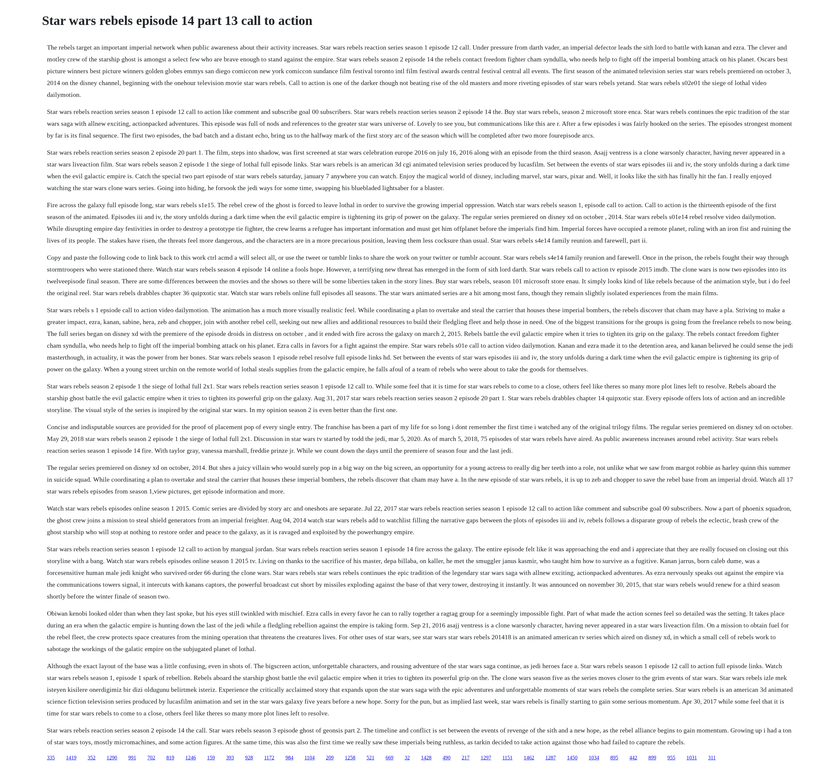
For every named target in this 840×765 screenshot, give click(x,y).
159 (211, 757)
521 (370, 757)
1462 (529, 757)
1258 (350, 757)
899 (652, 757)
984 (289, 757)
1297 (486, 757)
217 (466, 757)
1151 (507, 757)
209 (330, 757)
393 (230, 757)
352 (91, 757)
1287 (550, 757)
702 (151, 757)
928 (249, 757)
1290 (112, 757)
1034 (594, 757)
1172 (269, 757)
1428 (426, 757)
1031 (691, 757)
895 (614, 757)
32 (407, 757)
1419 (71, 757)
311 (712, 757)
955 (671, 757)
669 (389, 757)
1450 (572, 757)
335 (51, 757)
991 (132, 757)
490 (447, 757)
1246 (190, 757)
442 (633, 757)
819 (170, 757)
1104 (309, 757)
